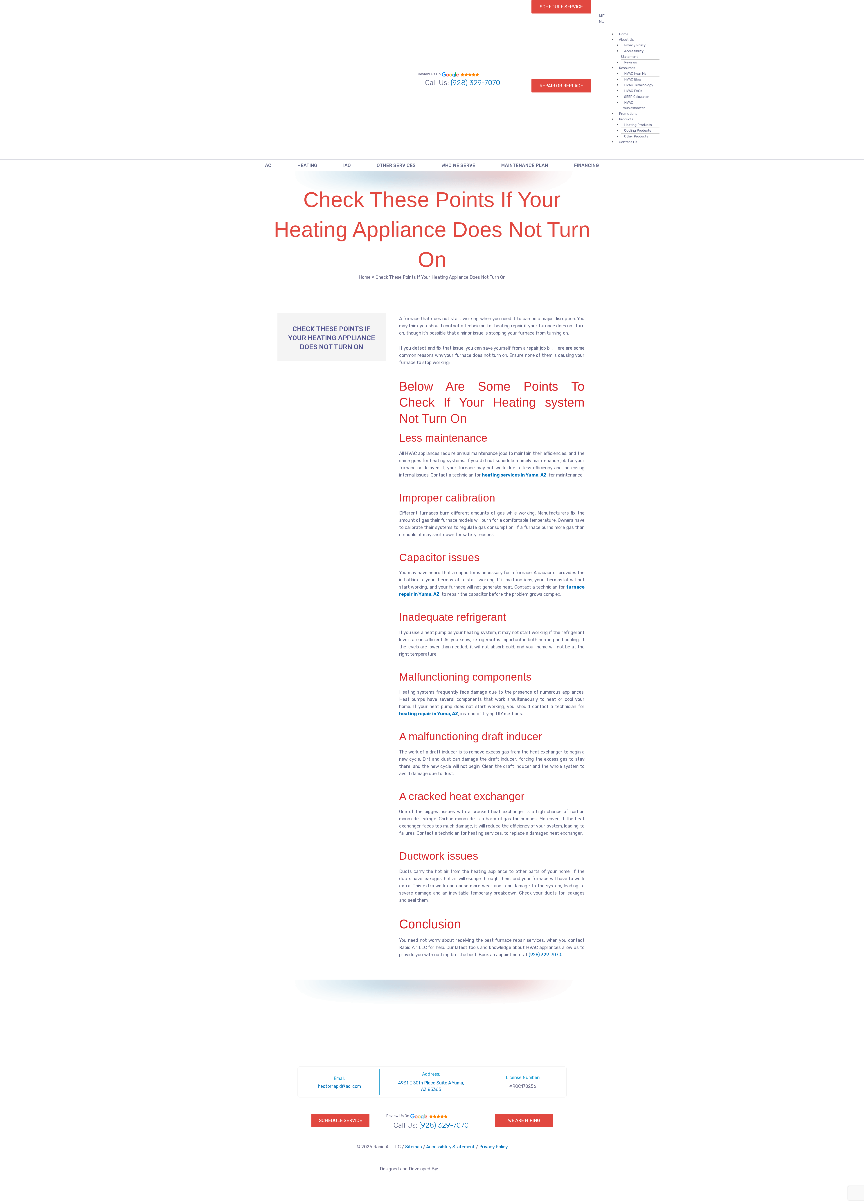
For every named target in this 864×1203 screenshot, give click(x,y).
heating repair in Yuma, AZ (428, 713)
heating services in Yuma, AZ (514, 475)
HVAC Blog (632, 79)
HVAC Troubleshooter (633, 105)
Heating (307, 165)
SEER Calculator (636, 97)
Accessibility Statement (632, 54)
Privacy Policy (635, 45)
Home (365, 277)
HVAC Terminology (638, 85)
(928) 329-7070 (475, 82)
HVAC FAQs (633, 91)
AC (268, 165)
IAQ (347, 165)
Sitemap (413, 1146)
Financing (586, 165)
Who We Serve (458, 165)
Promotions (628, 114)
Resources (627, 68)
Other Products (636, 136)
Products (626, 119)
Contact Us (628, 142)
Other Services (396, 165)
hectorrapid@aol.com (339, 1086)
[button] (605, 19)
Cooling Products (637, 130)
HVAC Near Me (635, 74)
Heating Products (638, 125)
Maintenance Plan (524, 165)
